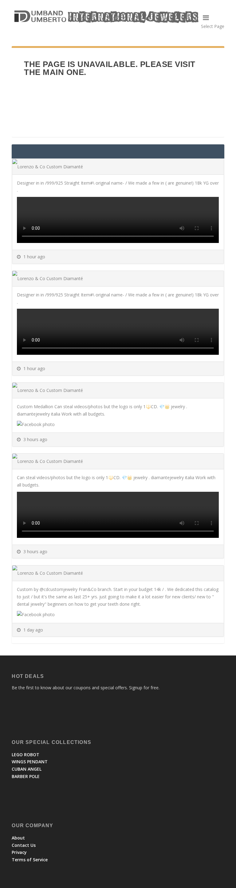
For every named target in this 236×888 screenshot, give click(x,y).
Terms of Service (30, 860)
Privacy (19, 852)
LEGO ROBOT (25, 754)
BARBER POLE (26, 776)
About (18, 838)
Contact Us (24, 845)
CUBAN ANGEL (26, 769)
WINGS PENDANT (30, 762)
